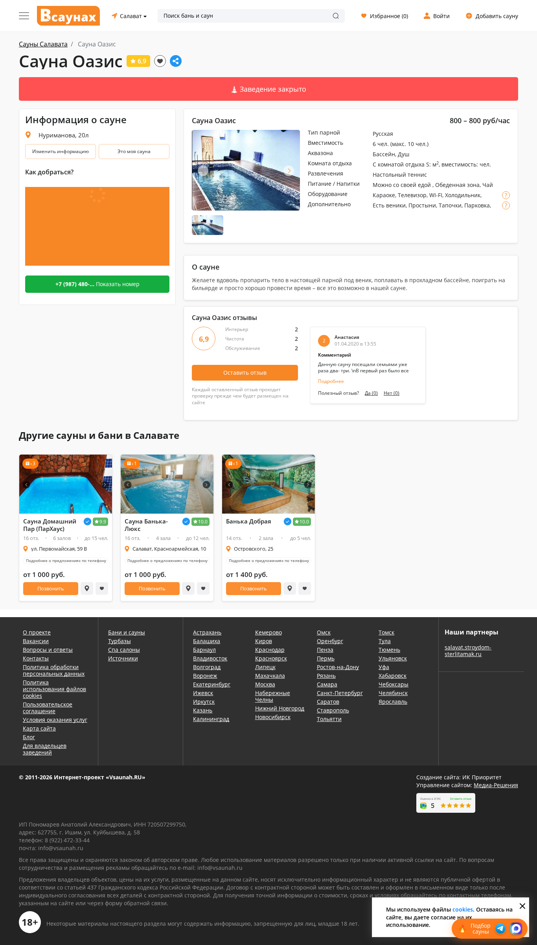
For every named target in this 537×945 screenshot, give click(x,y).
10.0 (203, 521)
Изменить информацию (60, 151)
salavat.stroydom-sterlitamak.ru (468, 650)
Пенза (325, 649)
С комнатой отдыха (399, 164)
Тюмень (389, 649)
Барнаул (204, 649)
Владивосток (210, 658)
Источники (123, 658)
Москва (265, 684)
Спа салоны (124, 649)
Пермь (326, 658)
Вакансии (36, 641)
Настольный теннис (400, 174)
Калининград (211, 719)
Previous (203, 170)
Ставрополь (333, 710)
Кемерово (268, 632)
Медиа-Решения (496, 785)
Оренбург (330, 641)
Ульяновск (393, 658)
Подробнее (331, 381)
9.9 (102, 521)
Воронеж (205, 675)
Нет (391, 393)
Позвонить (50, 588)
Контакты (36, 658)
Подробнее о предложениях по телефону (66, 560)
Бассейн (384, 154)
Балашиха (206, 641)
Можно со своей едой (402, 185)
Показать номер (97, 284)
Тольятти (329, 719)
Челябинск (393, 693)
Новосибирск (273, 717)
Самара (327, 684)
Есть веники (389, 205)
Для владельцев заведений (44, 749)
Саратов (328, 701)
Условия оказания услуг (55, 719)
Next (288, 170)
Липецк (265, 667)
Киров (263, 641)
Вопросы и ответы (48, 649)
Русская (383, 133)
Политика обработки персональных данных (54, 670)
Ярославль (393, 701)
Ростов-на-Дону (338, 667)
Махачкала (270, 675)
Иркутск (204, 701)
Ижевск (203, 693)
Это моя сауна (134, 151)
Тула (385, 641)
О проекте (37, 632)
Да (371, 393)
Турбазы (119, 641)
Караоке (384, 195)
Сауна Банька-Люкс (146, 525)
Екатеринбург (211, 684)
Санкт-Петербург (340, 693)
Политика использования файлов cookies (54, 689)
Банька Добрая (248, 521)
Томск (386, 632)
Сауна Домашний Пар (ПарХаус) (49, 525)
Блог (29, 737)
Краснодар (270, 649)
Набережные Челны (272, 696)
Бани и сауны (126, 632)
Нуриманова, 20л (64, 135)
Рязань (326, 675)
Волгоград (207, 667)
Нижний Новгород (279, 708)
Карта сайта (39, 728)
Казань (202, 710)
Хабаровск (392, 675)
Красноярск (271, 658)
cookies (462, 909)
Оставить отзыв (245, 372)
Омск (324, 632)
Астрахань (207, 632)
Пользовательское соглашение (47, 707)
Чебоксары (393, 684)
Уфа (384, 667)
